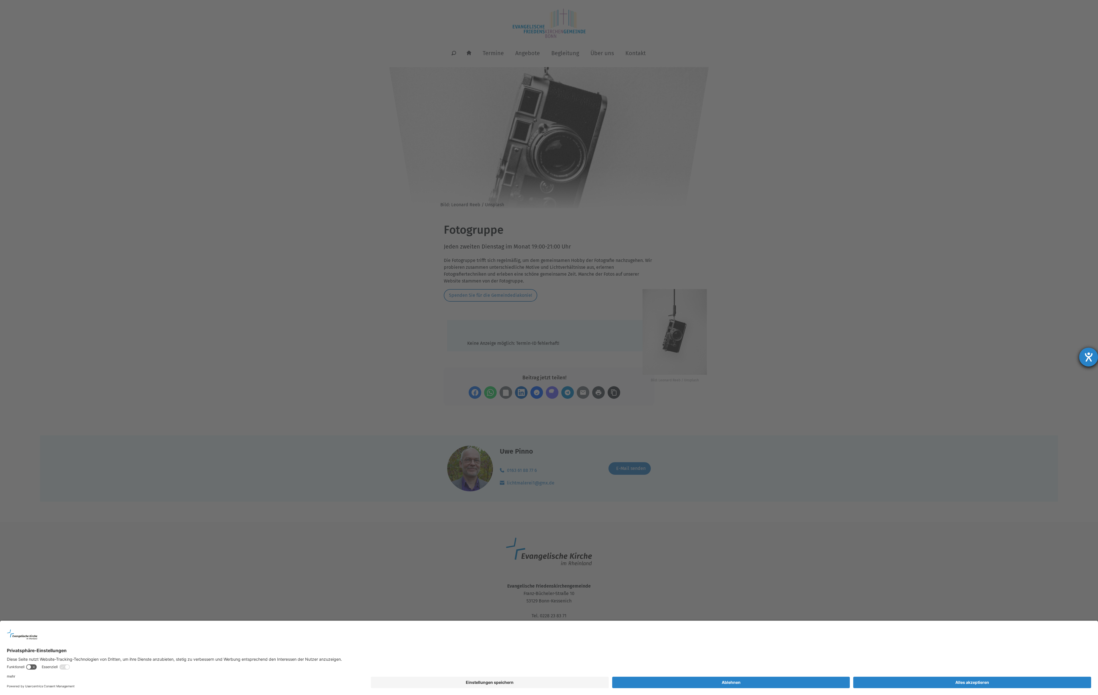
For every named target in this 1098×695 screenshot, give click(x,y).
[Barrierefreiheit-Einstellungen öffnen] (1088, 357)
